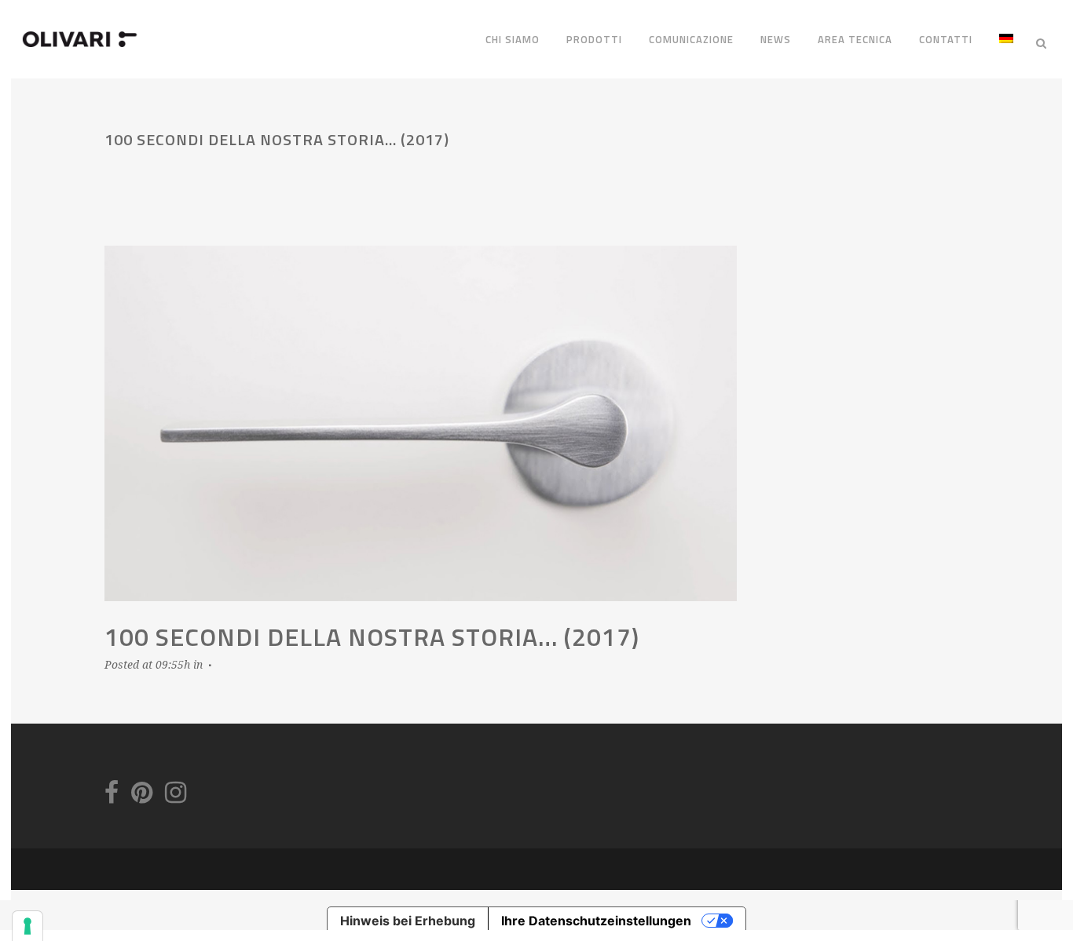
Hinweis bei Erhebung (407, 920)
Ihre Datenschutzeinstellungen (596, 920)
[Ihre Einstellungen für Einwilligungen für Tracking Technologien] (27, 926)
